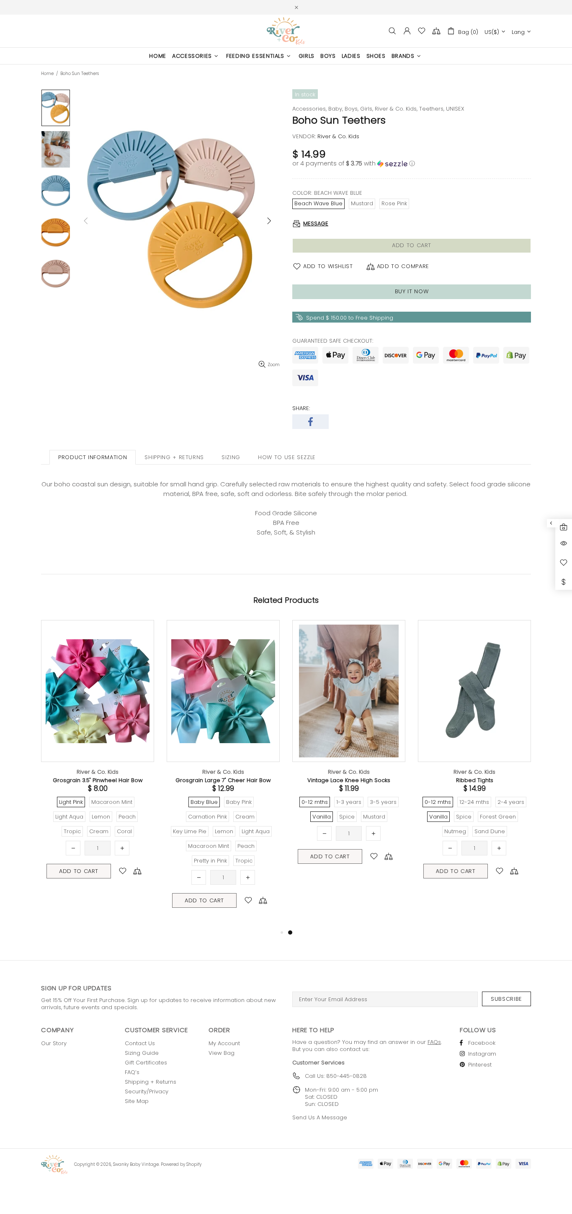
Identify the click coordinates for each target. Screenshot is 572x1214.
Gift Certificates (146, 1062)
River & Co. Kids (98, 771)
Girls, (366, 108)
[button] (411, 163)
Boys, (351, 108)
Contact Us (140, 1043)
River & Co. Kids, (396, 108)
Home (47, 74)
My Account (224, 1043)
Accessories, (309, 108)
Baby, (335, 108)
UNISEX (455, 108)
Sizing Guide (142, 1052)
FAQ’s (132, 1072)
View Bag (221, 1052)
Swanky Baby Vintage (286, 31)
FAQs (434, 1042)
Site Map (137, 1101)
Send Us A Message (319, 1117)
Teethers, (431, 108)
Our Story (54, 1043)
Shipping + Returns (150, 1081)
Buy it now (412, 291)
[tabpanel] (349, 751)
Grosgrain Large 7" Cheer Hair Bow (223, 780)
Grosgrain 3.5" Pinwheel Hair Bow (98, 780)
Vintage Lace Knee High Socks (348, 780)
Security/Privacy (146, 1091)
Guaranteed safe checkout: (332, 340)
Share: (301, 408)
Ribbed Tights (474, 780)
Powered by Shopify (181, 1164)
